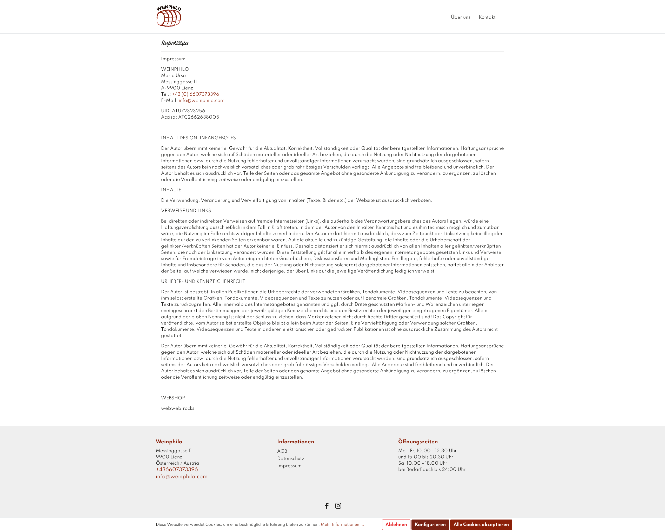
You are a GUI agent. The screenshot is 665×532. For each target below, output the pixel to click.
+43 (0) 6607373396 (195, 94)
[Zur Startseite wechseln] (169, 16)
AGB (282, 451)
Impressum (289, 466)
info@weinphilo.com (202, 100)
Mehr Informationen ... (342, 525)
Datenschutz (290, 458)
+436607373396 (177, 469)
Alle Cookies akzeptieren (481, 524)
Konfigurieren (430, 524)
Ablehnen (396, 524)
